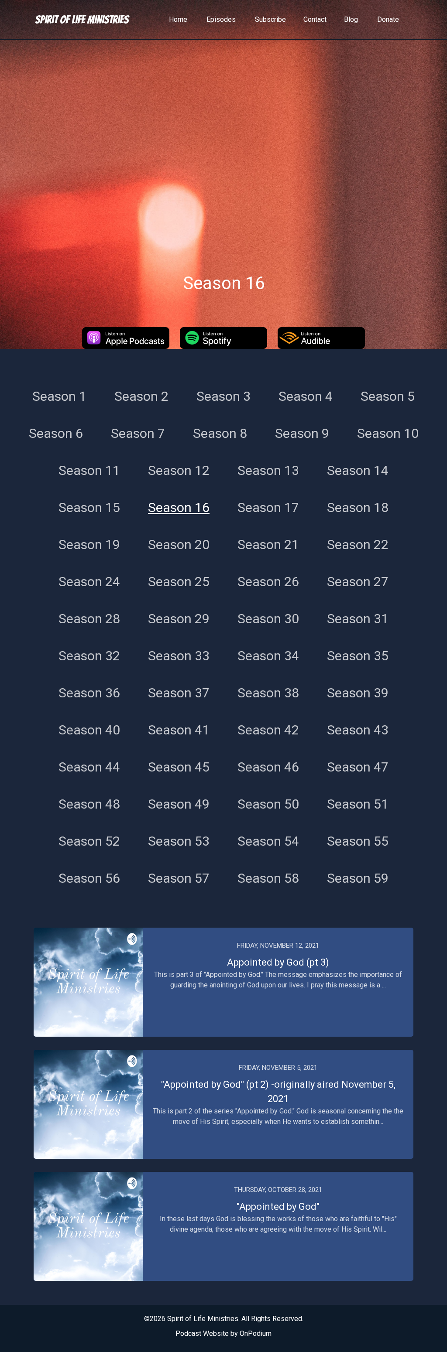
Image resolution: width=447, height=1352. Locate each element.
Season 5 (388, 396)
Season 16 (179, 507)
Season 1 (59, 396)
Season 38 (268, 692)
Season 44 (89, 767)
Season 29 (179, 618)
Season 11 (89, 470)
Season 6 (56, 433)
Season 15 (89, 507)
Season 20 (179, 544)
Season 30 (268, 618)
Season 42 (268, 729)
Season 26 (268, 581)
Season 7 (138, 433)
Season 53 (179, 841)
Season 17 (268, 507)
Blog (351, 19)
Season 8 (220, 433)
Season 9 (302, 433)
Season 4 (306, 396)
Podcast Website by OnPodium (223, 1333)
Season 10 (388, 433)
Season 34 (268, 655)
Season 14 (358, 470)
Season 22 (358, 544)
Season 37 (179, 692)
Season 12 (179, 470)
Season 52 (89, 841)
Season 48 (89, 804)
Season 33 (179, 655)
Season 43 (358, 729)
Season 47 (358, 767)
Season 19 (89, 544)
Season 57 (179, 878)
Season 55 (358, 841)
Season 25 (179, 581)
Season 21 (268, 544)
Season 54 (268, 841)
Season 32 (89, 655)
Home (178, 19)
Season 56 (89, 878)
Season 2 (141, 396)
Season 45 (179, 767)
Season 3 (223, 396)
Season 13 (268, 470)
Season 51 (358, 804)
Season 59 (358, 878)
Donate (388, 19)
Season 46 (268, 767)
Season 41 (179, 729)
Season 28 (89, 618)
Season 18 (358, 507)
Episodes (221, 19)
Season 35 (358, 655)
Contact (315, 19)
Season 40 (89, 729)
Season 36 (89, 692)
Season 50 (268, 804)
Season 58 (268, 878)
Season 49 (179, 804)
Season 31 (358, 618)
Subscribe (270, 19)
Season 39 (358, 692)
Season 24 (89, 581)
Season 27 (358, 581)
